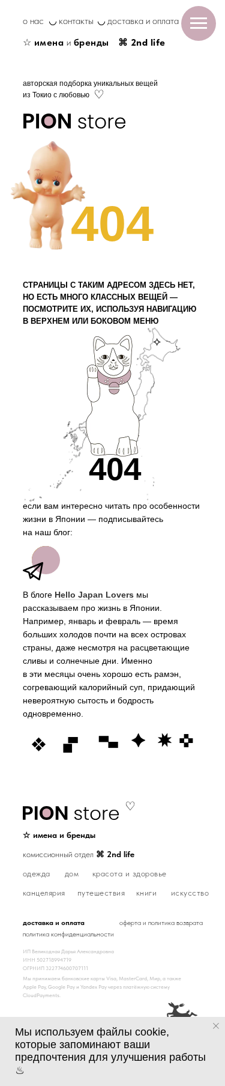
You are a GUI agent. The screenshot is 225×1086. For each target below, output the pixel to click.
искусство (190, 892)
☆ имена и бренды (59, 835)
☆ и (66, 42)
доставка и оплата (143, 20)
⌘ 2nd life (142, 42)
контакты (76, 20)
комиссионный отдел (78, 854)
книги (146, 892)
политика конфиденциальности (68, 934)
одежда (36, 873)
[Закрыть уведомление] (216, 1026)
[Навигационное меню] (198, 23)
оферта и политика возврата (161, 922)
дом (72, 873)
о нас (33, 20)
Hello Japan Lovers (94, 594)
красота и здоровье (129, 873)
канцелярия (44, 892)
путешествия (101, 892)
